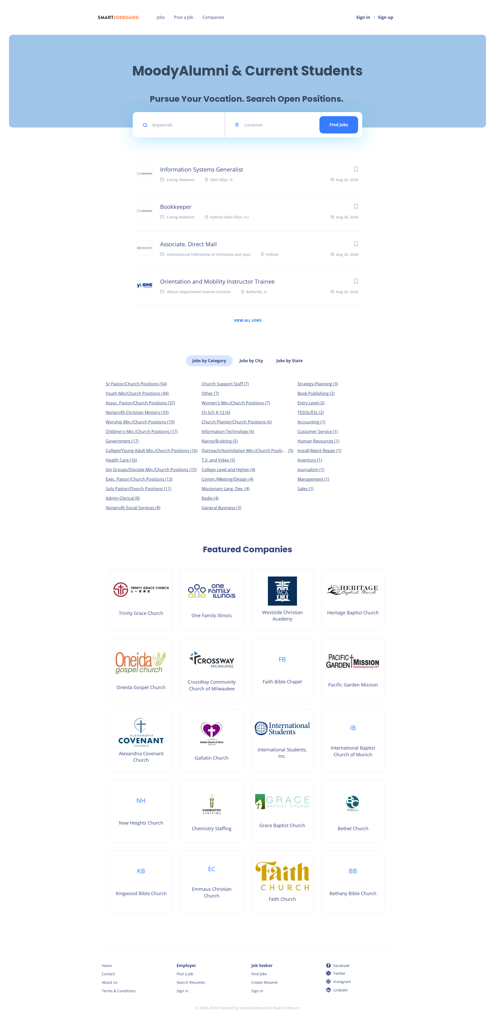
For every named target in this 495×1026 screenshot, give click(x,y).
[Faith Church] (282, 881)
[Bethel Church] (352, 811)
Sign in (363, 17)
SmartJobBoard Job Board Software (270, 1007)
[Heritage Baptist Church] (352, 599)
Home (107, 965)
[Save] (355, 169)
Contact (108, 973)
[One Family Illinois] (211, 599)
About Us (110, 982)
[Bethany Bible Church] (352, 881)
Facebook (341, 965)
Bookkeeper (176, 206)
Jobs (161, 17)
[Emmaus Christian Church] (211, 881)
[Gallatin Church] (211, 740)
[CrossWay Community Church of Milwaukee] (211, 670)
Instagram (342, 981)
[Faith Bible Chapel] (282, 670)
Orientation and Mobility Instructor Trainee (217, 281)
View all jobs (247, 320)
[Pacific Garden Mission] (352, 670)
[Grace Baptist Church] (282, 811)
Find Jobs (338, 125)
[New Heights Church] (141, 811)
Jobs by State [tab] (289, 360)
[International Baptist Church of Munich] (352, 740)
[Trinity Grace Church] (141, 599)
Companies (213, 17)
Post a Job (183, 17)
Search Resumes (191, 982)
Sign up (385, 17)
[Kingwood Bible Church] (141, 881)
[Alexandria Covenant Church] (141, 740)
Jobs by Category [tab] (209, 360)
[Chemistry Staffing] (211, 811)
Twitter (339, 973)
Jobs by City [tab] (251, 360)
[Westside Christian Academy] (282, 599)
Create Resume (264, 982)
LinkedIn (340, 990)
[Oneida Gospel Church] (141, 670)
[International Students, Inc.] (282, 740)
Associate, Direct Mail (188, 244)
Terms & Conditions (119, 990)
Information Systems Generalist (201, 169)
